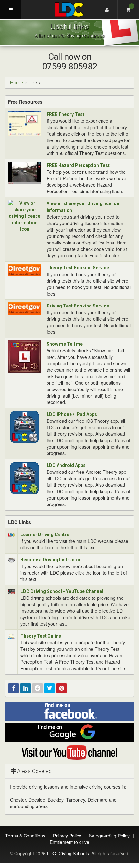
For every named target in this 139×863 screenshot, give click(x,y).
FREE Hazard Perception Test (78, 165)
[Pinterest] (61, 688)
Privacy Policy (67, 835)
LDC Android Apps (66, 465)
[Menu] (10, 9)
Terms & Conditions (25, 835)
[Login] (106, 9)
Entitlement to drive (69, 842)
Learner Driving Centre (44, 534)
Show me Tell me (65, 344)
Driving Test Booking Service (78, 305)
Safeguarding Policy (109, 835)
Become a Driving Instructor (50, 559)
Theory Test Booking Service (78, 267)
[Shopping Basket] (128, 9)
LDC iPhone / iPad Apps (72, 414)
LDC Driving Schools (68, 853)
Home (16, 82)
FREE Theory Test (65, 114)
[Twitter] (49, 688)
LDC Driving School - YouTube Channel (61, 591)
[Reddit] (37, 688)
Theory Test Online (40, 636)
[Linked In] (25, 688)
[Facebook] (13, 688)
